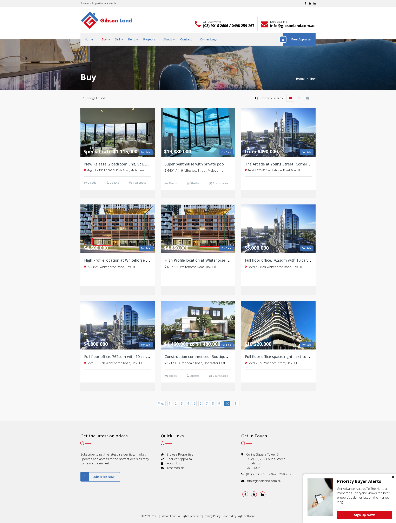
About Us (173, 463)
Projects (149, 39)
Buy (104, 39)
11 (236, 403)
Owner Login (209, 39)
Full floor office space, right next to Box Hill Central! (290, 356)
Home (89, 39)
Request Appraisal (179, 459)
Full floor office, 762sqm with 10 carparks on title (287, 260)
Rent (131, 39)
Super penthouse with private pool (195, 164)
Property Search (270, 98)
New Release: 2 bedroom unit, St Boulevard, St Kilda (129, 164)
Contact (186, 39)
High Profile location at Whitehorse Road (119, 260)
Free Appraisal (301, 39)
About (167, 39)
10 (227, 403)
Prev (161, 403)
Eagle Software (246, 516)
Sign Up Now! (364, 515)
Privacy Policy (212, 516)
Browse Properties (179, 454)
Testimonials (175, 468)
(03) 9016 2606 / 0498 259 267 (228, 25)
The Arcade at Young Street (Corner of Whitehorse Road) (294, 164)
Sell (117, 39)
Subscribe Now (103, 477)
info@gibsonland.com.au (293, 25)
